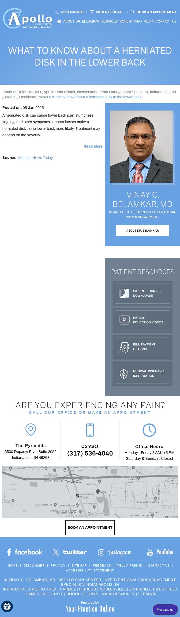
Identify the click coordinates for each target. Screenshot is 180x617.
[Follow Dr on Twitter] (69, 552)
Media (148, 21)
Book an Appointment (156, 12)
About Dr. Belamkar (81, 21)
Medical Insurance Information (149, 374)
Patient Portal (110, 12)
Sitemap (79, 565)
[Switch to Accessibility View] (7, 606)
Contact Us (165, 21)
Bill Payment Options (144, 347)
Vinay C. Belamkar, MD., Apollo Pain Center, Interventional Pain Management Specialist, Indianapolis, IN (89, 92)
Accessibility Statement (90, 570)
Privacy (58, 565)
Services (109, 21)
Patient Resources (142, 272)
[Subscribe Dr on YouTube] (114, 552)
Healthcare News (33, 97)
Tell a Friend (129, 565)
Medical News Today (35, 158)
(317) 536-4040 (90, 453)
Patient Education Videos (148, 320)
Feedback (102, 565)
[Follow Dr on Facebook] (24, 552)
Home (59, 22)
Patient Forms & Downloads (147, 293)
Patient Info (131, 21)
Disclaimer (34, 565)
